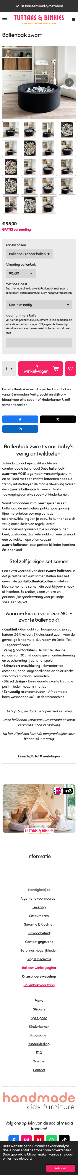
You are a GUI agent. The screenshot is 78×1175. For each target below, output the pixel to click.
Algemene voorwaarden (39, 898)
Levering (39, 907)
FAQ (39, 1053)
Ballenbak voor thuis (39, 985)
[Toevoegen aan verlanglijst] (70, 368)
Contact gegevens (39, 942)
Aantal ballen (16, 245)
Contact (39, 1070)
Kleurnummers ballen (22, 315)
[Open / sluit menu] (5, 19)
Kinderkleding (39, 1044)
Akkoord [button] (60, 1168)
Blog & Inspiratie (39, 959)
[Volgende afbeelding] (69, 82)
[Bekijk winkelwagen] (73, 19)
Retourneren (39, 916)
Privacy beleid (39, 933)
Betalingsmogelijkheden (39, 950)
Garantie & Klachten (39, 924)
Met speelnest (16, 284)
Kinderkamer (39, 1027)
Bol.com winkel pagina (39, 968)
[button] (10, 129)
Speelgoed (39, 1018)
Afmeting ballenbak (21, 264)
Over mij (39, 1061)
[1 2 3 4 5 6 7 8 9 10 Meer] (9, 368)
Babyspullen (39, 1035)
